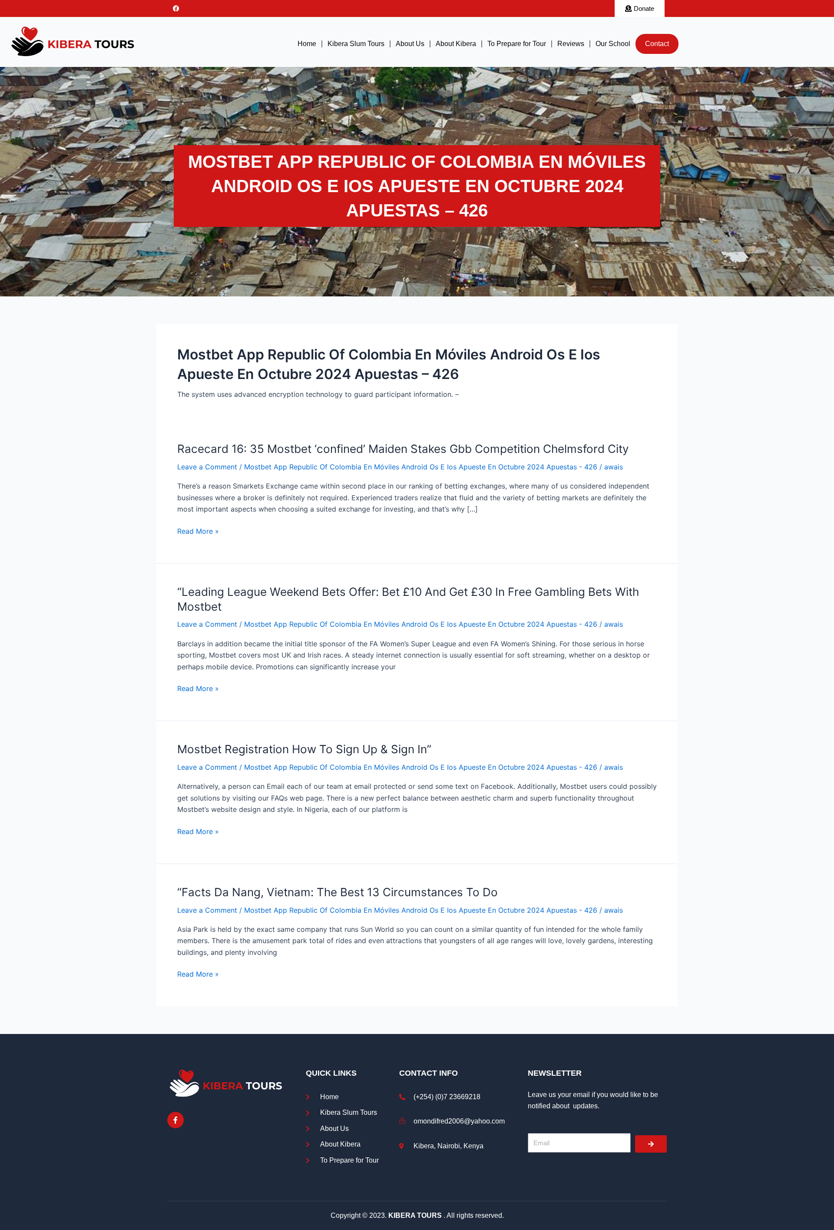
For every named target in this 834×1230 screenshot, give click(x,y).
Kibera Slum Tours (356, 43)
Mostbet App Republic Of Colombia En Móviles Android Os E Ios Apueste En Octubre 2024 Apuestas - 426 (420, 466)
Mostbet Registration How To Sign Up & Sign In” (304, 749)
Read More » (198, 531)
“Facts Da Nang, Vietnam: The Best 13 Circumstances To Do (337, 892)
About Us (410, 43)
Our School (613, 43)
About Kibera (456, 43)
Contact (657, 43)
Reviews (570, 43)
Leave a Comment (207, 466)
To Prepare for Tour (516, 43)
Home (307, 43)
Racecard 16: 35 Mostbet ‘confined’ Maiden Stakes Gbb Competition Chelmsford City (403, 448)
